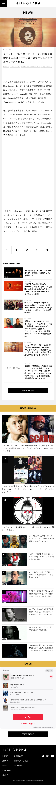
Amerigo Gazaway (46, 67)
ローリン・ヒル (15, 67)
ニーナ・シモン (34, 67)
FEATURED (6, 770)
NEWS (4, 765)
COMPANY (19, 765)
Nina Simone (25, 67)
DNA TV (5, 760)
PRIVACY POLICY (21, 760)
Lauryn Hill (6, 67)
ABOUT (5, 775)
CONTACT (18, 756)
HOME (5, 756)
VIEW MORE (28, 390)
